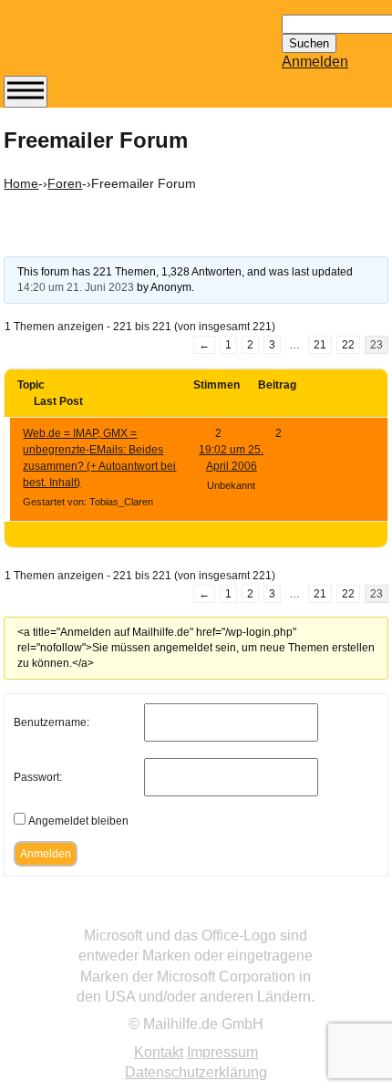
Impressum (222, 1052)
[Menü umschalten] (25, 92)
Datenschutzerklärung (196, 1072)
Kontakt (158, 1052)
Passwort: (38, 777)
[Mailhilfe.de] (104, 46)
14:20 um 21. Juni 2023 (75, 287)
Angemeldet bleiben (78, 821)
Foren (64, 183)
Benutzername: (51, 722)
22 (348, 344)
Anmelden (315, 61)
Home (21, 183)
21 (320, 344)
